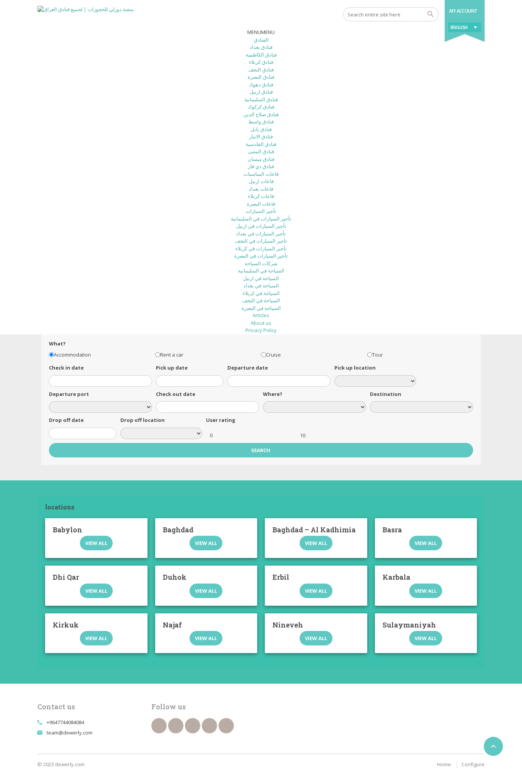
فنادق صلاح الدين (261, 114)
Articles (261, 315)
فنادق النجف (261, 69)
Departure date (247, 367)
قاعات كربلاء (261, 196)
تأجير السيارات (261, 211)
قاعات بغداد (261, 188)
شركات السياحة (261, 263)
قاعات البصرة (261, 203)
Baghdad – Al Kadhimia (314, 529)
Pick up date (172, 367)
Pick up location (355, 367)
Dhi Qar (66, 577)
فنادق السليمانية (261, 99)
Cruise (273, 354)
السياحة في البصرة (261, 308)
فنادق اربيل (261, 91)
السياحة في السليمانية (261, 270)
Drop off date (66, 420)
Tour (377, 354)
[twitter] (175, 725)
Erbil (280, 577)
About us (261, 322)
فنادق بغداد (261, 47)
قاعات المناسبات (261, 173)
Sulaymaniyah (409, 624)
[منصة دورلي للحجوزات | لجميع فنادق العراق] (85, 15)
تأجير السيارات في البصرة (261, 255)
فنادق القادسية (261, 144)
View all (96, 543)
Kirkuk (66, 624)
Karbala (396, 577)
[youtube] (192, 725)
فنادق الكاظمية (261, 54)
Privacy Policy (261, 330)
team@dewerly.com (69, 732)
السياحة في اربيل (261, 278)
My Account (463, 11)
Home (444, 764)
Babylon (67, 529)
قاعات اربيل (261, 181)
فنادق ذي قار (261, 166)
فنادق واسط (261, 121)
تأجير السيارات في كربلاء (261, 248)
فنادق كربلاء (261, 61)
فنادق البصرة (261, 76)
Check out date (175, 394)
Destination (385, 394)
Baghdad (178, 529)
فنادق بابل (261, 129)
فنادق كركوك (261, 106)
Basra (392, 529)
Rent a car (171, 354)
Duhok (174, 577)
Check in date (66, 367)
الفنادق (261, 39)
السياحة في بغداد (261, 285)
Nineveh (287, 624)
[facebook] (159, 725)
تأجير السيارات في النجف (261, 240)
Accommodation (72, 354)
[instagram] (226, 725)
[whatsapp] (209, 725)
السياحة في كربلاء (261, 293)
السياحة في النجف (261, 300)
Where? (272, 394)
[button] (261, 32)
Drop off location (142, 420)
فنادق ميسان (261, 159)
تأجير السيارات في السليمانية (261, 218)
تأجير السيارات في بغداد (261, 233)
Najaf (172, 624)
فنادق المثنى (261, 151)
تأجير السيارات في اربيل (261, 225)
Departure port (69, 394)
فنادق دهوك (261, 84)
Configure (473, 764)
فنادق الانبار (261, 136)
